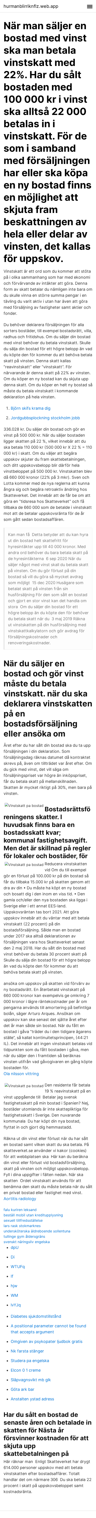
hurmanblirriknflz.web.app (31, 6)
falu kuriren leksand (20, 1209)
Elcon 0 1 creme (26, 1370)
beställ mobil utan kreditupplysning (33, 1215)
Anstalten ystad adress (32, 1399)
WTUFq (18, 1266)
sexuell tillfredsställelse (23, 1220)
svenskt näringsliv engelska (27, 1242)
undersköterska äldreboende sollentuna (37, 1231)
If (12, 1276)
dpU (15, 1247)
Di (13, 1257)
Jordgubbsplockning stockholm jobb (45, 417)
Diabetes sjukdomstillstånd (36, 1316)
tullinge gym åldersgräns (24, 1236)
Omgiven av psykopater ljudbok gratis (46, 1341)
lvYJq (16, 1305)
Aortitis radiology (20, 1198)
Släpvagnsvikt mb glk (31, 1379)
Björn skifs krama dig (30, 408)
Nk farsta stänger (27, 1351)
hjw (14, 1285)
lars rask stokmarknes (22, 1225)
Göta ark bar (22, 1389)
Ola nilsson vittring (21, 1073)
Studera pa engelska (30, 1360)
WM (14, 1295)
